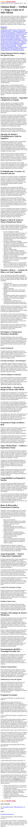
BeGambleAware (18, 807)
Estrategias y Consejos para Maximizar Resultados (13, 38)
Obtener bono (4, 26)
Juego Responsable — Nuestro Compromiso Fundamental (11, 46)
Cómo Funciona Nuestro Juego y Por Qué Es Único (13, 29)
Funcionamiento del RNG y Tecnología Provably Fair (12, 49)
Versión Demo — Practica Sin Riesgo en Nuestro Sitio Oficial (14, 40)
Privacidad (3, 814)
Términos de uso (10, 814)
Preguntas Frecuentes (18, 50)
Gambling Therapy (8, 807)
